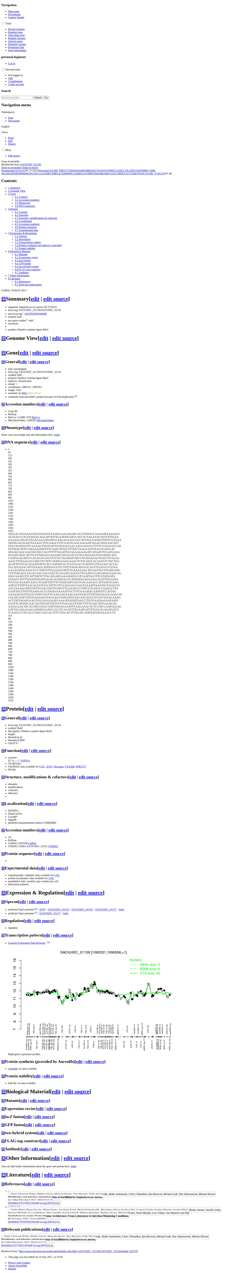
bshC (122, 909)
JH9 (13, 173)
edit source (55, 299)
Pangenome (7, 170)
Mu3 (97, 173)
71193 (117, 170)
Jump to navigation (11, 167)
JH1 (9, 173)
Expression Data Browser (26, 943)
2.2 (18, 1206)
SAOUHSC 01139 (30, 164)
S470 (42, 909)
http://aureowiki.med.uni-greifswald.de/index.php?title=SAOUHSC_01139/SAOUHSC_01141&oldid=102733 (78, 1251)
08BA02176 (92, 170)
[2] (36, 908)
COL (16, 170)
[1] (76, 396)
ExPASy (25, 760)
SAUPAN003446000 (36, 313)
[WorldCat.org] (39, 1203)
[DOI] (51, 1203)
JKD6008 (20, 173)
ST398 (117, 173)
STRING (53, 846)
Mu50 (103, 173)
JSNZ (72, 170)
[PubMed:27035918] (19, 1222)
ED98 (142, 170)
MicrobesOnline (45, 420)
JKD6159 (31, 173)
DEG (24, 393)
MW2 (92, 173)
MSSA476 (83, 173)
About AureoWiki (17, 1265)
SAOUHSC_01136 (82, 909)
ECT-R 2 (126, 170)
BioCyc (36, 417)
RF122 (110, 173)
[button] (3, 23)
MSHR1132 (70, 173)
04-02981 (80, 170)
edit (35, 299)
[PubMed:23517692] (19, 1203)
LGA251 (41, 173)
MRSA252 (58, 173)
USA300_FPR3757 (58, 170)
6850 (111, 170)
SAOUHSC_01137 (105, 909)
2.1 (15, 1206)
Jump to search (30, 167)
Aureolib (13, 1068)
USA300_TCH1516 (154, 173)
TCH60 (132, 173)
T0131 (124, 173)
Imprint (12, 1268)
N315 (22, 170)
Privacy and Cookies (19, 1262)
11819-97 (104, 170)
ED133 (135, 170)
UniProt (32, 843)
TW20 (139, 173)
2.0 (11, 1206)
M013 (49, 173)
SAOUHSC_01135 (58, 909)
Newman (43, 170)
